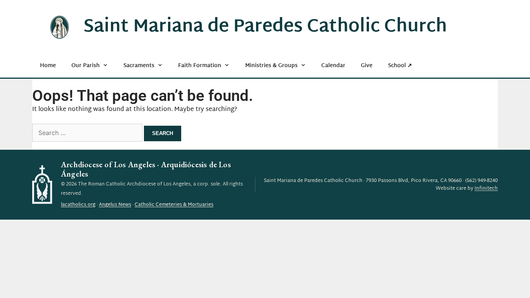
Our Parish (85, 66)
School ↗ (400, 66)
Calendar (333, 66)
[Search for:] (88, 133)
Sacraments (138, 66)
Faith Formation (199, 66)
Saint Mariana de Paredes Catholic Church (265, 27)
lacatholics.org (78, 205)
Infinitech (486, 188)
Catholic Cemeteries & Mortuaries (174, 205)
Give (366, 66)
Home (48, 66)
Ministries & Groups (271, 66)
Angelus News (115, 205)
